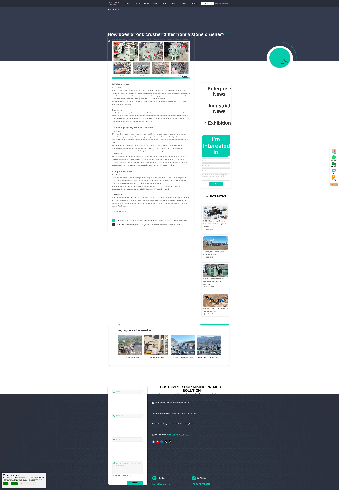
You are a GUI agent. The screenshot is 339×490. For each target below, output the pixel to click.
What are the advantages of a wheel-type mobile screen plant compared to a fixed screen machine (151, 225)
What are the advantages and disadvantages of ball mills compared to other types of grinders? (158, 220)
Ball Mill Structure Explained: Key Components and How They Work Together (214, 223)
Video (173, 3)
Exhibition (219, 123)
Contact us (194, 3)
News (155, 3)
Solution (163, 3)
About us (137, 3)
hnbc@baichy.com (161, 484)
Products (146, 3)
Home (127, 3)
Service (183, 3)
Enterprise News (219, 91)
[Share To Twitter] (123, 211)
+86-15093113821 (178, 434)
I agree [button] (6, 483)
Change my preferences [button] (28, 483)
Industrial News (219, 108)
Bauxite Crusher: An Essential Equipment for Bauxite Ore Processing (213, 281)
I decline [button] (14, 483)
